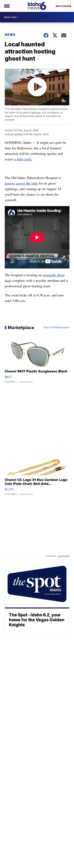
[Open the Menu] (6, 6)
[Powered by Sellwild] (63, 556)
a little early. (23, 159)
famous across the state (21, 183)
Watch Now (62, 6)
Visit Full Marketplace (56, 327)
